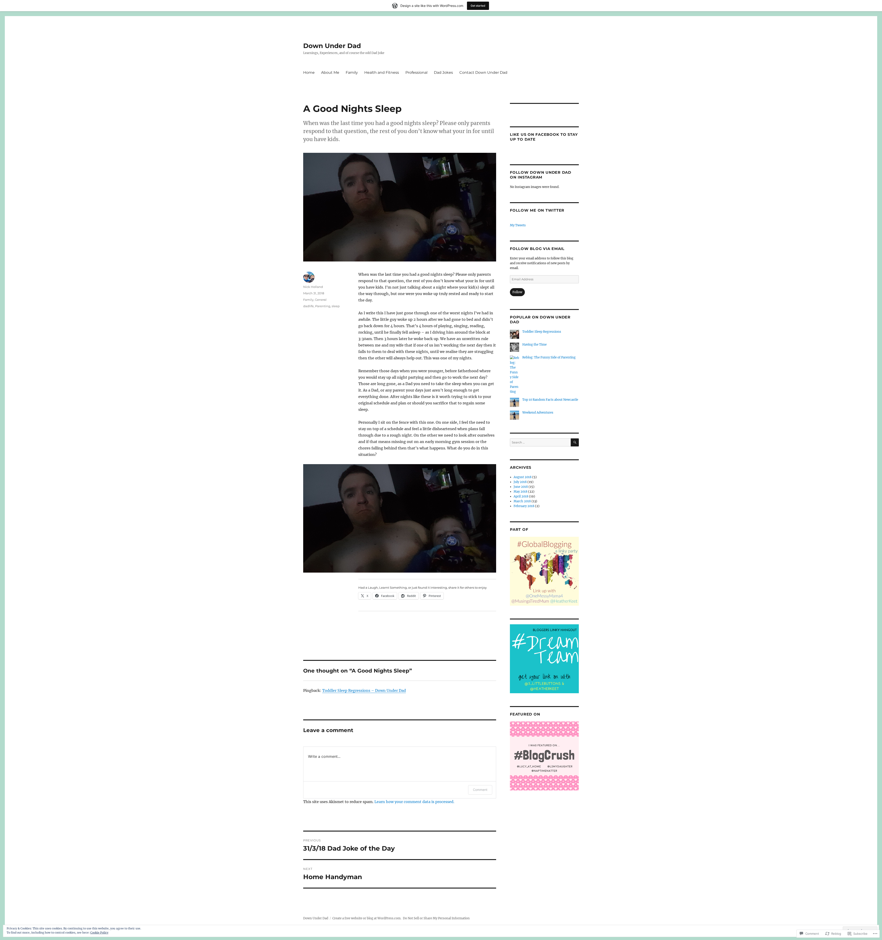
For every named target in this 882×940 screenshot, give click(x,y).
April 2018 (521, 496)
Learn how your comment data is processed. (414, 801)
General (321, 299)
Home (309, 72)
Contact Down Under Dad (483, 72)
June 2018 (521, 487)
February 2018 (524, 506)
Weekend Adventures (537, 413)
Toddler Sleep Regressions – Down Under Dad (364, 690)
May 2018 (520, 492)
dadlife (308, 306)
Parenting (322, 306)
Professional (416, 72)
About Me (330, 72)
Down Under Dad (332, 46)
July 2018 (520, 482)
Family (352, 72)
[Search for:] (540, 442)
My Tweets (518, 225)
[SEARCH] (575, 442)
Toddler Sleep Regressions (541, 332)
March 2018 (522, 501)
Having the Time (534, 344)
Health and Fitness (381, 72)
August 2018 (522, 477)
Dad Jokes (443, 72)
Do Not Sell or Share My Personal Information (436, 918)
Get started (478, 5)
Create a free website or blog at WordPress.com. (366, 918)
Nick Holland (313, 287)
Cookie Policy (99, 932)
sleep (336, 306)
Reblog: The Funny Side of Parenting (549, 357)
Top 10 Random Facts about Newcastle (550, 400)
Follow (517, 292)
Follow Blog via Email (537, 249)
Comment (480, 790)
